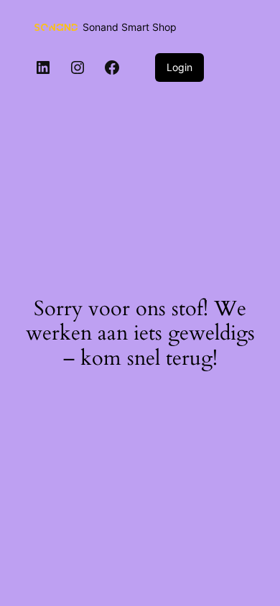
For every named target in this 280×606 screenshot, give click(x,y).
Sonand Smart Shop (130, 27)
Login (179, 67)
